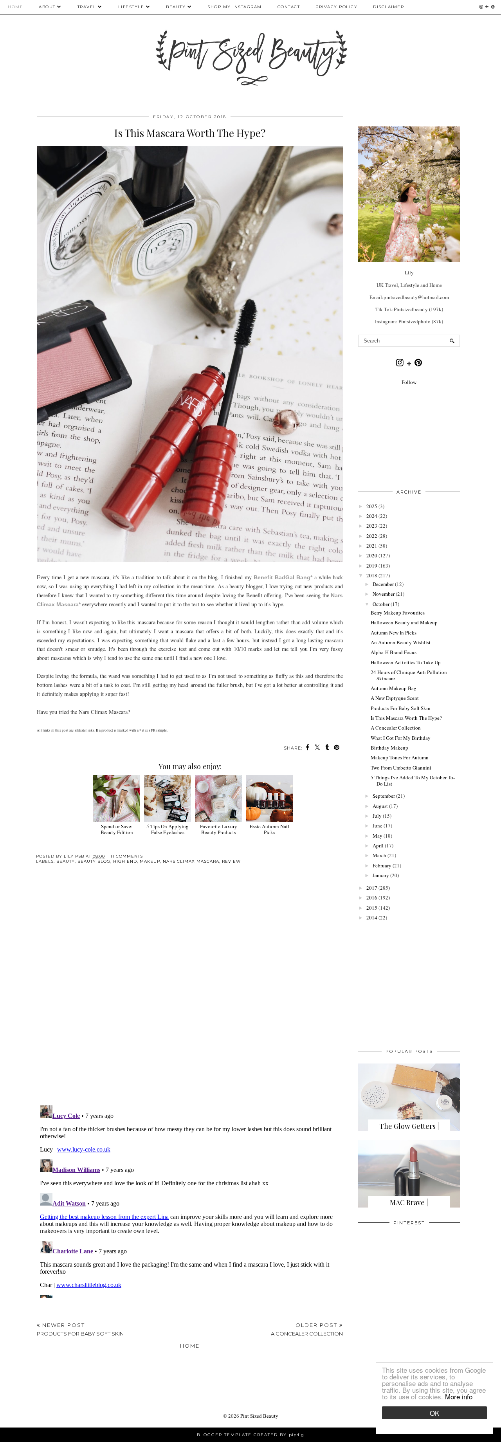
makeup (150, 861)
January (381, 875)
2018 (371, 575)
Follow (409, 382)
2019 (371, 565)
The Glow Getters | (409, 1126)
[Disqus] (190, 991)
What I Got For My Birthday (401, 737)
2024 (371, 515)
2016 (371, 897)
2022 (371, 535)
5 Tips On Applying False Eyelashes (167, 829)
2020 (371, 555)
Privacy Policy (336, 6)
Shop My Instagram (234, 6)
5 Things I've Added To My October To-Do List (413, 780)
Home (15, 6)
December (383, 584)
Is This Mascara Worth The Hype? (406, 717)
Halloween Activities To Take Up (406, 662)
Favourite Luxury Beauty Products (218, 829)
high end (125, 861)
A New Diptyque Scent (395, 697)
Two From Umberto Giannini (401, 767)
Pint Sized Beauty (259, 1415)
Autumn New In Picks (393, 632)
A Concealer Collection (396, 727)
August (380, 805)
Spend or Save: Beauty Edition (117, 829)
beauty (65, 861)
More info (458, 1396)
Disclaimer (388, 6)
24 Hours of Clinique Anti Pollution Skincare (409, 675)
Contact (289, 6)
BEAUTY (176, 6)
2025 (371, 506)
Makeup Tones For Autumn (400, 757)
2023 (371, 525)
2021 (371, 545)
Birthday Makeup (389, 747)
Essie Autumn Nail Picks (269, 829)
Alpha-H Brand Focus (393, 652)
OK (434, 1413)
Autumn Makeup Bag (393, 688)
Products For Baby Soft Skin (401, 708)
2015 (371, 907)
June (377, 825)
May (377, 835)
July (377, 815)
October (381, 603)
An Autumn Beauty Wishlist (401, 642)
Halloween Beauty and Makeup (404, 622)
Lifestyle (131, 6)
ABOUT (47, 6)
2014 (371, 917)
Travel (86, 6)
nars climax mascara (191, 861)
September (384, 795)
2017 (371, 887)
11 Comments (126, 856)
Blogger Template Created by (250, 1434)
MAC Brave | (409, 1202)
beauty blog (93, 861)
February (382, 865)
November (384, 593)
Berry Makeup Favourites (398, 612)
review (231, 861)
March (379, 855)
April (378, 845)
